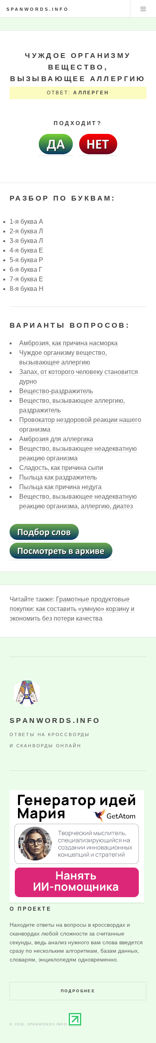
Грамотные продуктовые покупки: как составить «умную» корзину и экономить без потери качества (72, 609)
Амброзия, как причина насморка (68, 343)
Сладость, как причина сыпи (61, 467)
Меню (143, 9)
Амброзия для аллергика (56, 439)
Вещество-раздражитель (56, 391)
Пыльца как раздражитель (58, 477)
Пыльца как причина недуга (60, 487)
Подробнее (78, 991)
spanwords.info (37, 9)
